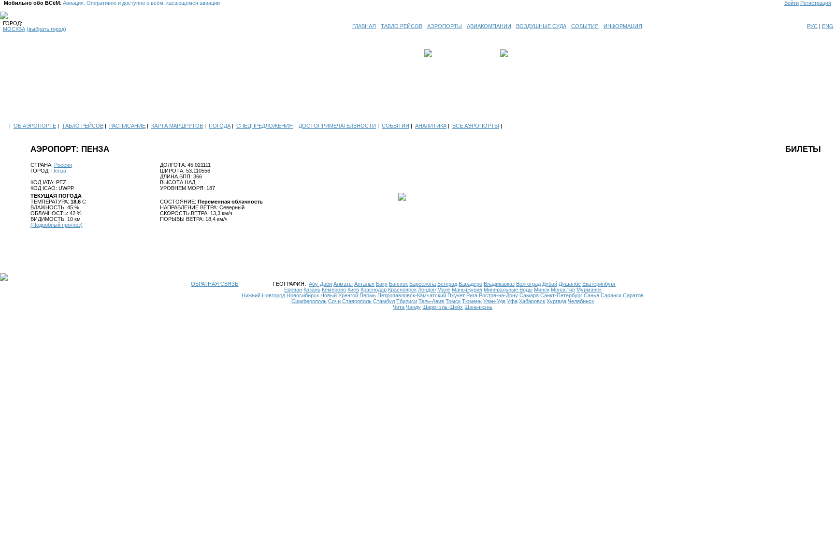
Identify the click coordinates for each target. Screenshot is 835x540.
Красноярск (402, 289)
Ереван (293, 289)
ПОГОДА (219, 126)
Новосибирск (303, 295)
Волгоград (528, 284)
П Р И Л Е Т (524, 53)
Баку (382, 284)
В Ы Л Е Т (447, 53)
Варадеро (470, 284)
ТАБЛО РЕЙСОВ (401, 26)
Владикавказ (499, 284)
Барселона (422, 284)
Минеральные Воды (508, 289)
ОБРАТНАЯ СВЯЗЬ (214, 284)
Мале (443, 289)
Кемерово (334, 289)
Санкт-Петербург (561, 295)
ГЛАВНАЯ (364, 26)
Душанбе (570, 284)
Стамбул (384, 301)
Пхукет (456, 295)
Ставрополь (357, 301)
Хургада (556, 301)
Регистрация (815, 3)
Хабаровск (532, 301)
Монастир (563, 289)
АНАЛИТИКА (430, 126)
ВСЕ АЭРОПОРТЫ (475, 126)
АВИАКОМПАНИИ (489, 26)
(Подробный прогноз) (56, 225)
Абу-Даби (320, 284)
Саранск (611, 295)
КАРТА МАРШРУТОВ (177, 126)
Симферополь (309, 301)
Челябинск (581, 301)
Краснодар (373, 289)
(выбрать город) (46, 29)
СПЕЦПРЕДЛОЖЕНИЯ (264, 126)
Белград (447, 284)
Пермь (368, 295)
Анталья (364, 284)
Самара (529, 295)
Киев (353, 289)
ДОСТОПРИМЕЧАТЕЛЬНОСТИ (337, 126)
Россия (63, 165)
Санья (591, 295)
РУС (812, 26)
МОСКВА (14, 29)
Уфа (512, 301)
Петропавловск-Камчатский (411, 295)
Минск (541, 289)
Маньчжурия (467, 289)
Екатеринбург (599, 284)
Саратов (633, 295)
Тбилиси (406, 301)
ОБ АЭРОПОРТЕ (35, 126)
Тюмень (472, 301)
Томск (453, 301)
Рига (471, 295)
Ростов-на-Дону (498, 295)
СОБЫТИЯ (585, 26)
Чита (398, 307)
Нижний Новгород (263, 295)
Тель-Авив (431, 301)
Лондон (427, 289)
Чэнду (413, 307)
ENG (828, 26)
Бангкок (398, 284)
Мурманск (589, 289)
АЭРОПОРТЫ (444, 26)
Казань (311, 289)
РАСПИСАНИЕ (127, 126)
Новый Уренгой (339, 295)
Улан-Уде (494, 301)
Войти (791, 3)
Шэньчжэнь (478, 307)
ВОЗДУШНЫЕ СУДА (541, 26)
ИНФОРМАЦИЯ (623, 26)
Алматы (343, 284)
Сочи (334, 301)
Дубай (549, 284)
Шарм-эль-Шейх (442, 307)
